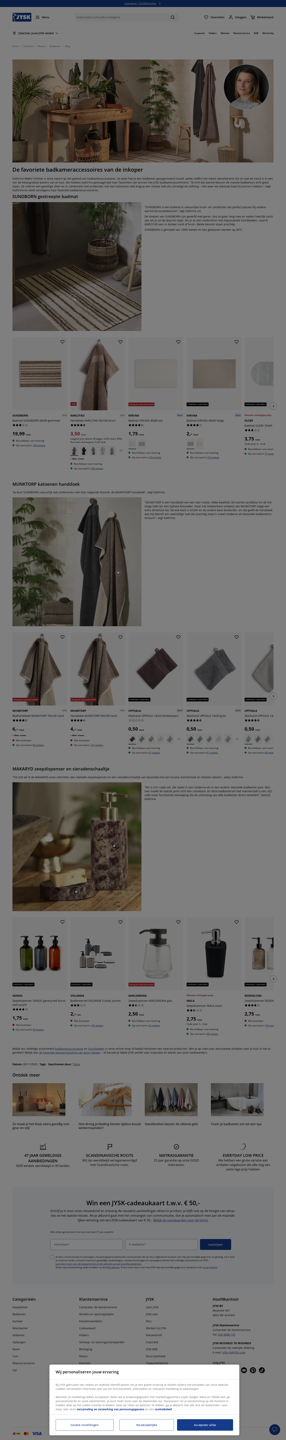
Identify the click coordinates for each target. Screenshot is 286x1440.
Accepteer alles (205, 1425)
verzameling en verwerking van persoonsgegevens (110, 1409)
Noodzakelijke (146, 1425)
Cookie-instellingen (85, 1425)
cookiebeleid (163, 1409)
